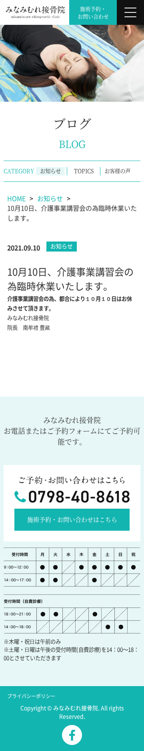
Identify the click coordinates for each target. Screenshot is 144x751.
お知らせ (50, 171)
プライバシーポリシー (31, 696)
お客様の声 (117, 171)
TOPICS (84, 171)
